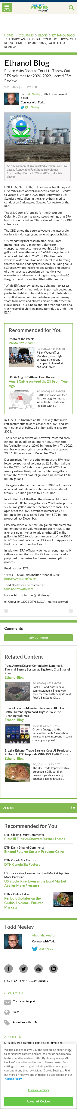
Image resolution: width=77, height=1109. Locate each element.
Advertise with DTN (25, 1022)
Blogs (42, 35)
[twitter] (23, 968)
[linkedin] (53, 968)
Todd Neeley (33, 94)
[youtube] (38, 968)
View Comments (38, 638)
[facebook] (8, 968)
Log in (9, 981)
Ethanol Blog (63, 35)
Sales (16, 1011)
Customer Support (24, 1001)
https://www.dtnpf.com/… (21, 578)
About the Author (44, 935)
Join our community (32, 981)
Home (8, 35)
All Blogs (8, 807)
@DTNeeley (32, 107)
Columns (26, 35)
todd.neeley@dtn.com (18, 589)
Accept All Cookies (38, 1101)
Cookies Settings (38, 1090)
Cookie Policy (13, 1078)
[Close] (70, 1050)
